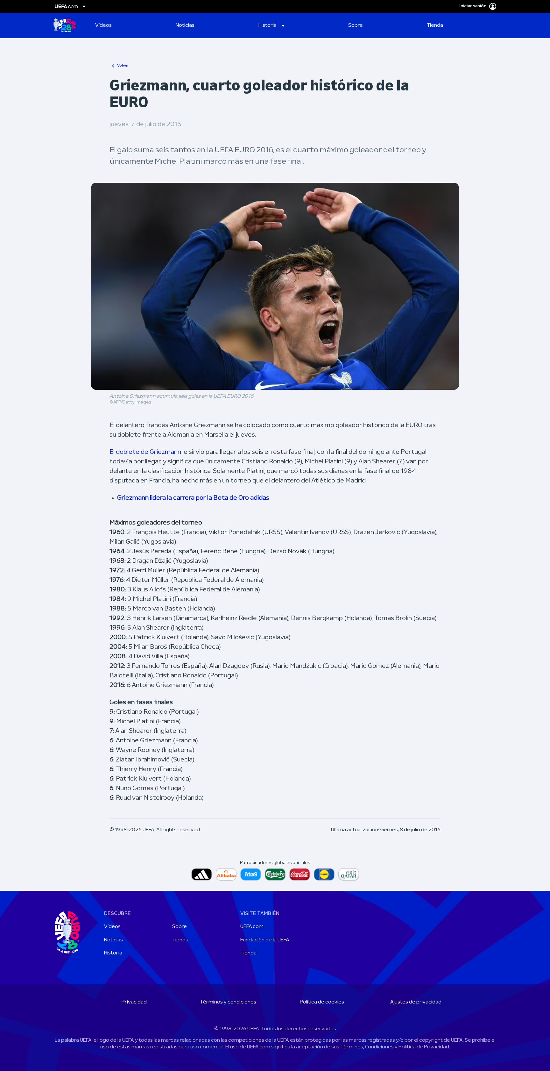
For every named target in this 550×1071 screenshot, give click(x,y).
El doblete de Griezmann (145, 452)
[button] (271, 25)
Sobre (179, 927)
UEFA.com (252, 927)
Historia (113, 953)
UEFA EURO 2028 (64, 25)
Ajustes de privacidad (415, 1002)
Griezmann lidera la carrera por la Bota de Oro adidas (193, 498)
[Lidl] (324, 874)
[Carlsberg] (275, 874)
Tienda (180, 940)
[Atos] (250, 874)
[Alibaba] (226, 874)
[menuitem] (127, 25)
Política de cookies (322, 1002)
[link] (103, 25)
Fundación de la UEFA (264, 940)
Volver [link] (123, 65)
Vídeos (112, 927)
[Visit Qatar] (348, 874)
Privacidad (134, 1002)
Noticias (113, 940)
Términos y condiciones (228, 1002)
